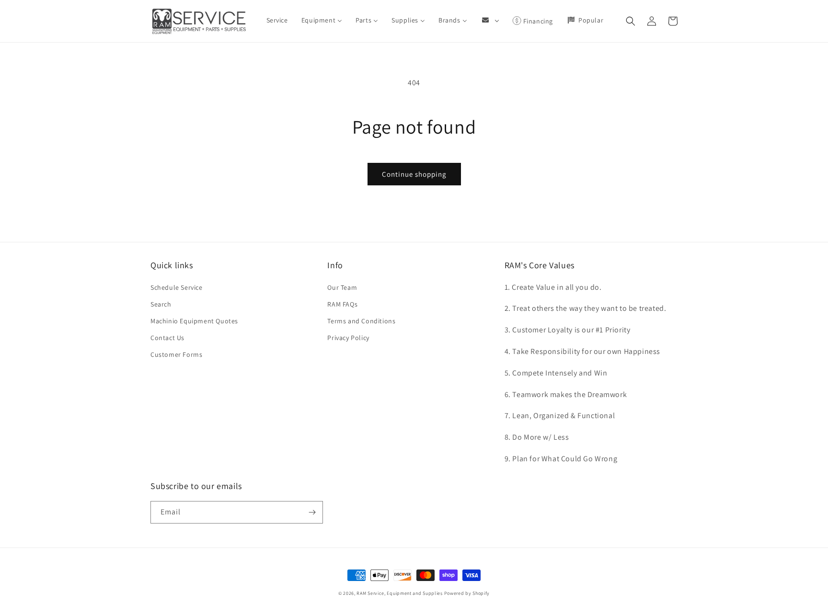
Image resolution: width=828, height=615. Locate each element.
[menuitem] (277, 20)
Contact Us (167, 337)
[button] (630, 21)
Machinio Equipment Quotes (194, 321)
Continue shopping (414, 174)
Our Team (342, 287)
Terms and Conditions (361, 321)
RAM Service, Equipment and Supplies (399, 593)
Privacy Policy (348, 337)
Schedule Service (176, 287)
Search (161, 304)
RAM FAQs (342, 304)
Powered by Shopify (467, 593)
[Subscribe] (311, 512)
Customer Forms (176, 354)
